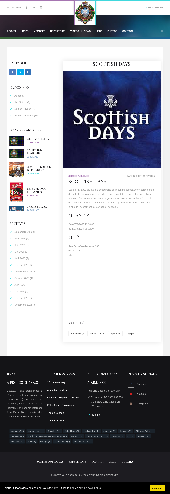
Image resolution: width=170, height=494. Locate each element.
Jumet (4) (31, 442)
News (87, 31)
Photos (112, 31)
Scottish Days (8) (91, 431)
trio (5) (130, 436)
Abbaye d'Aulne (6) (144, 431)
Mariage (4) (45, 442)
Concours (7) (126, 431)
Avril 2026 (21, 258)
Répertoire (57, 31)
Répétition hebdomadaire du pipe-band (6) (47, 436)
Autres (19, 95)
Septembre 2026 (25, 231)
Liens (99, 31)
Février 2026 (23, 265)
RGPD (112, 461)
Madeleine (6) (17, 436)
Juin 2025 (21, 284)
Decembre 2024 (25, 304)
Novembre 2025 (25, 271)
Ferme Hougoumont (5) (97, 436)
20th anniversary (39, 138)
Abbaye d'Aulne (97, 333)
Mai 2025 (21, 291)
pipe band (115, 333)
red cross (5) (117, 436)
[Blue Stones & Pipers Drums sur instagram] (41, 7)
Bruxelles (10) (54, 431)
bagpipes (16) (17, 431)
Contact (127, 31)
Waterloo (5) (76, 436)
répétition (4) (143, 436)
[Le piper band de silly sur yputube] (34, 7)
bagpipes (130, 333)
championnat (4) (62, 442)
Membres (39, 31)
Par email (96, 414)
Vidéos (74, 31)
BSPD (11, 374)
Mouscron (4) (17, 442)
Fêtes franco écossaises (36, 190)
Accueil (12, 31)
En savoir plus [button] (92, 488)
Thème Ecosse (37, 206)
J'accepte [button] (157, 488)
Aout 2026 (21, 238)
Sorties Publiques (78, 176)
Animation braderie (34, 151)
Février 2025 (23, 298)
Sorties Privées (25, 108)
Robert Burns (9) (72, 431)
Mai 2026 (21, 251)
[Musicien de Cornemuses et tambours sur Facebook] (26, 7)
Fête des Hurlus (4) (82, 442)
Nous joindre (155, 7)
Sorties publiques (50, 461)
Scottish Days (77, 333)
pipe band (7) (109, 431)
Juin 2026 (21, 245)
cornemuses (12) (35, 431)
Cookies (127, 461)
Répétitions (22, 102)
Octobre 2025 (23, 278)
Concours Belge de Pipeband (39, 168)
